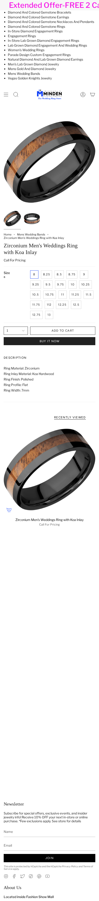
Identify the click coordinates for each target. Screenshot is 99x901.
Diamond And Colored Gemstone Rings (36, 26)
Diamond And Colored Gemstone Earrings (38, 17)
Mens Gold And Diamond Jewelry (32, 69)
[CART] (92, 94)
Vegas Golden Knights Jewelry (30, 78)
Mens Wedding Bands (24, 74)
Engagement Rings (22, 36)
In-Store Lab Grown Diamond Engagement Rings (43, 40)
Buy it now (50, 341)
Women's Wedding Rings (26, 50)
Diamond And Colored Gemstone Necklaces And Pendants (51, 22)
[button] (16, 94)
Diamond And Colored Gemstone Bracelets (39, 12)
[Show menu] (6, 94)
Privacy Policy (70, 866)
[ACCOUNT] (83, 94)
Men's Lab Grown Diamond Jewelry (33, 64)
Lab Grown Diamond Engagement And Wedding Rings (47, 45)
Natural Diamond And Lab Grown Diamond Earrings (45, 59)
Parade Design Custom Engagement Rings (39, 55)
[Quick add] (9, 510)
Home (8, 234)
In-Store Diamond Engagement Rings (35, 31)
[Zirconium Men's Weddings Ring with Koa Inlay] (49, 469)
